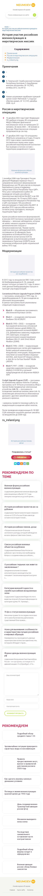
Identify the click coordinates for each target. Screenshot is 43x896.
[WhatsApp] (27, 463)
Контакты (30, 890)
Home (7, 27)
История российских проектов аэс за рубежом (21, 273)
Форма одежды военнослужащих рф (20, 654)
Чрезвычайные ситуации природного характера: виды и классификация (21, 747)
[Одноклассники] (21, 463)
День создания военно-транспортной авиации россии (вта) (27, 806)
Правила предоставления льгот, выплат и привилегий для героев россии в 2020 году (27, 763)
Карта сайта (21, 890)
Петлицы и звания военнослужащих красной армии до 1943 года (20, 792)
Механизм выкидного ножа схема (26, 820)
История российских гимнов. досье (21, 442)
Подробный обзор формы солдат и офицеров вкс (25, 851)
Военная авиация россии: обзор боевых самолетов (27, 866)
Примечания (12, 53)
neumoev (25, 5)
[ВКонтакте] (18, 463)
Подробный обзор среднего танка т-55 (26, 734)
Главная (12, 890)
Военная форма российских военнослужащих (21, 171)
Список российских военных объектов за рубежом (17, 545)
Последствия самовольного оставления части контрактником (25, 835)
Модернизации (13, 58)
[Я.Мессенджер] (15, 463)
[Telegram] (24, 463)
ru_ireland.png (12, 60)
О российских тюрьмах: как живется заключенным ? (20, 565)
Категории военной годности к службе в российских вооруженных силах (20, 590)
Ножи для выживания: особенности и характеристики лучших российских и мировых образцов (21, 631)
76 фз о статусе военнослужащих (19, 612)
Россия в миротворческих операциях (22, 55)
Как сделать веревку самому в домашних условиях (18, 780)
